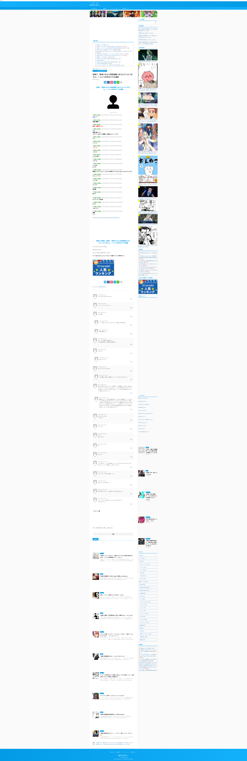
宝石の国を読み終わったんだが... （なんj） (147, 39)
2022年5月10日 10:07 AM (103, 357)
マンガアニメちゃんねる (143, 404)
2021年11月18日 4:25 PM (102, 452)
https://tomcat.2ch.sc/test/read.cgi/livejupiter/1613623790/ (106, 217)
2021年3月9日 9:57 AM (102, 312)
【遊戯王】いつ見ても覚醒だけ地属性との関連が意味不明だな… (108, 58)
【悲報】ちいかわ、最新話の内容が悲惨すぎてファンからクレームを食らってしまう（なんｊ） (147, 90)
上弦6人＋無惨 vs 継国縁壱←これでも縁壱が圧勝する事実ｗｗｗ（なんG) (147, 29)
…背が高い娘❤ (99, 60)
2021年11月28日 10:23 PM (102, 461)
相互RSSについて (125, 8)
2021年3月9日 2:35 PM (102, 349)
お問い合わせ (94, 8)
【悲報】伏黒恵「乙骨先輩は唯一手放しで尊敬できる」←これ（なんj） (116, 615)
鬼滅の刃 (104, 286)
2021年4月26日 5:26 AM (102, 444)
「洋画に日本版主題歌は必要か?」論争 (103, 63)
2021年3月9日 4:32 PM (102, 384)
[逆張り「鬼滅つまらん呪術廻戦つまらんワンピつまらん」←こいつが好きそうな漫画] (115, 82)
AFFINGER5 (130, 759)
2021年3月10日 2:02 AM (102, 424)
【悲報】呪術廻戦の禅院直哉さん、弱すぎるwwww (112, 714)
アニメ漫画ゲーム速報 (123, 757)
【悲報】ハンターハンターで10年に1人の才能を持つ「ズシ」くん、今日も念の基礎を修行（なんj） (147, 121)
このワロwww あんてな (143, 431)
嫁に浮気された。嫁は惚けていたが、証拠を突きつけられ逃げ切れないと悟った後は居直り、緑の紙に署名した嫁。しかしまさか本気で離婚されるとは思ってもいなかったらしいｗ (148, 665)
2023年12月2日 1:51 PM (102, 498)
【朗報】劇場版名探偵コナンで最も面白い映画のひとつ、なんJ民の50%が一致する (147, 43)
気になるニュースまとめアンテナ (145, 413)
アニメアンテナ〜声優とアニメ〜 (145, 419)
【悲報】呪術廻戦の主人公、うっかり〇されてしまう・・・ (114, 656)
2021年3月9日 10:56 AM (103, 321)
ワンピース (96, 286)
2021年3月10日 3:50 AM (102, 433)
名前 (94, 527)
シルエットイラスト (113, 112)
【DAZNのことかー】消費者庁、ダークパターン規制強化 (107, 49)
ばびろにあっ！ (95, 5)
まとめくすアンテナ (142, 422)
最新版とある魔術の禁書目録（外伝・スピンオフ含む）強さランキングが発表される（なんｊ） (147, 153)
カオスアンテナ (141, 428)
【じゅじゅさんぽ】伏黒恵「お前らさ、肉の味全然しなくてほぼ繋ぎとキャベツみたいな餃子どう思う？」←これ (147, 106)
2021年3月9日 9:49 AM (102, 303)
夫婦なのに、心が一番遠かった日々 (103, 44)
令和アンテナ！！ (142, 416)
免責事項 (105, 8)
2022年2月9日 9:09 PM (102, 480)
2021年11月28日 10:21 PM (103, 397)
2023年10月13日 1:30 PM (102, 489)
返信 (131, 298)
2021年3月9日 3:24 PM (103, 329)
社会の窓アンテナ (142, 407)
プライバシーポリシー (115, 8)
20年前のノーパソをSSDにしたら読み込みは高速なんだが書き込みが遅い (109, 46)
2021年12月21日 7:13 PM (103, 375)
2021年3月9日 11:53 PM (102, 414)
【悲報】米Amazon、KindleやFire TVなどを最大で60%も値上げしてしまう (110, 55)
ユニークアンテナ (142, 410)
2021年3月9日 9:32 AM (102, 294)
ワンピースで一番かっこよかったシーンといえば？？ (112, 695)
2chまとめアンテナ (142, 401)
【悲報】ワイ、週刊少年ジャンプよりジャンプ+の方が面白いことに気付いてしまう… (114, 742)
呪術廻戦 (100, 286)
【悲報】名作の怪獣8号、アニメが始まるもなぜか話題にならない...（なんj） (147, 36)
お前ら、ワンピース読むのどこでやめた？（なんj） (112, 595)
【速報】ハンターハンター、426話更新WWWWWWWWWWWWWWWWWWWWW (111, 47)
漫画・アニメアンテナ (143, 398)
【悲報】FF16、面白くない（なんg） (146, 33)
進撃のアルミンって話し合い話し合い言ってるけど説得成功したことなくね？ (113, 744)
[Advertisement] (113, 29)
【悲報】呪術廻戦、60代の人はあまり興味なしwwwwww (113, 576)
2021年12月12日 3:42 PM (102, 472)
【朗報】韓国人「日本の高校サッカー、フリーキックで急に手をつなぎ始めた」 (110, 53)
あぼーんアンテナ (142, 425)
